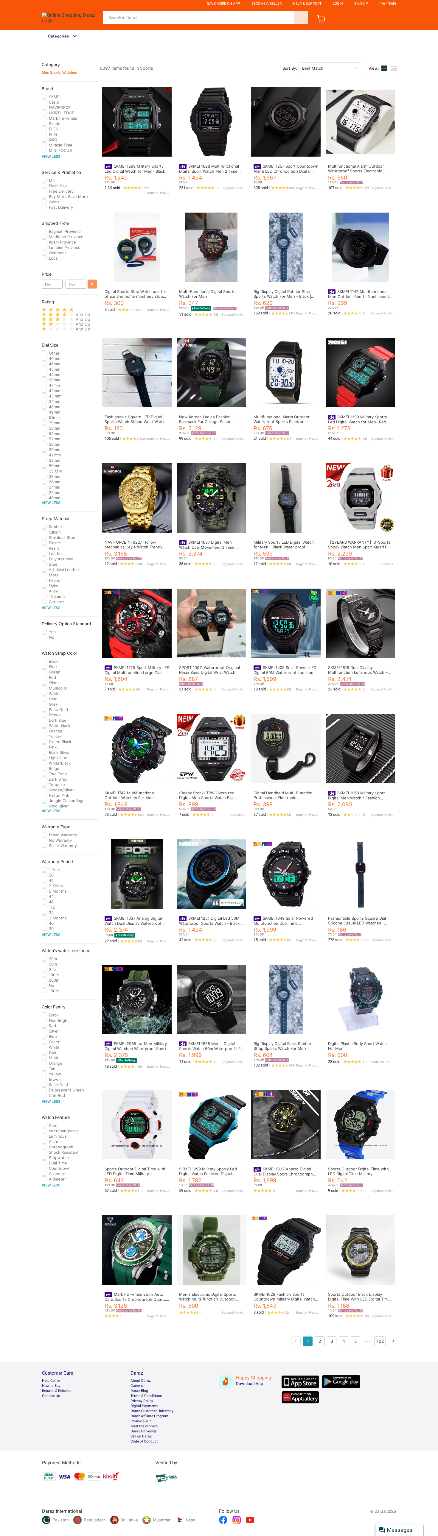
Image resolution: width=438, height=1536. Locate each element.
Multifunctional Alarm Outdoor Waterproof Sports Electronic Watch (282, 421)
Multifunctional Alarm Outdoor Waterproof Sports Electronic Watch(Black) (356, 171)
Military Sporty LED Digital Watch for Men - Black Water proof (284, 544)
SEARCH (301, 17)
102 (380, 1341)
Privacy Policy (142, 1401)
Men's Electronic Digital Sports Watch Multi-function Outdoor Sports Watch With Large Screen (209, 1299)
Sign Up (361, 3)
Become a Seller (266, 3)
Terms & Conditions (146, 1396)
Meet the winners (144, 1426)
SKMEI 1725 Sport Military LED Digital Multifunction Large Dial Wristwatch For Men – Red (137, 672)
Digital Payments (144, 1406)
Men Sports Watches (59, 72)
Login (338, 3)
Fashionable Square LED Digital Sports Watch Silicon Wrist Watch (135, 419)
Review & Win (141, 1421)
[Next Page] (393, 1341)
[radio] (44, 310)
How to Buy (51, 1386)
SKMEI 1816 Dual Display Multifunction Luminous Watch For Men (360, 672)
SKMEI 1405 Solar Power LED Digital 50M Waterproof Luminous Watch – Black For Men (285, 672)
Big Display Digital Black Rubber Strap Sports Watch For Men (282, 1046)
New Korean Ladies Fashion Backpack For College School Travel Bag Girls (205, 421)
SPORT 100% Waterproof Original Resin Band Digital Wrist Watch (209, 670)
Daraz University (144, 1431)
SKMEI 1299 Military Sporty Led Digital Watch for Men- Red (357, 419)
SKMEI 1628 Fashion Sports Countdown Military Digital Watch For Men (284, 1299)
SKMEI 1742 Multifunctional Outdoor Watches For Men (130, 795)
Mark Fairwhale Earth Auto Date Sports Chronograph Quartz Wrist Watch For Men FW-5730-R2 (136, 1299)
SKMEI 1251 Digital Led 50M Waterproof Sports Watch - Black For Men (209, 923)
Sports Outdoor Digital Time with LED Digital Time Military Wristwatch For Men (135, 1174)
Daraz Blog (139, 1391)
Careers (137, 1386)
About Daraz (141, 1380)
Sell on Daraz (141, 1436)
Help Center (51, 1380)
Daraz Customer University (152, 1411)
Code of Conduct (144, 1441)
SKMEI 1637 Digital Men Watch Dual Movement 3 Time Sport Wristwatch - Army (206, 547)
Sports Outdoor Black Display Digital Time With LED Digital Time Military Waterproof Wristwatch (359, 1299)
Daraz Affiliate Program (149, 1416)
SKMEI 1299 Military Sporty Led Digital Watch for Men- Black (135, 169)
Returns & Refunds (56, 1391)
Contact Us (51, 1396)
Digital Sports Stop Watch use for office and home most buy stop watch (135, 296)
